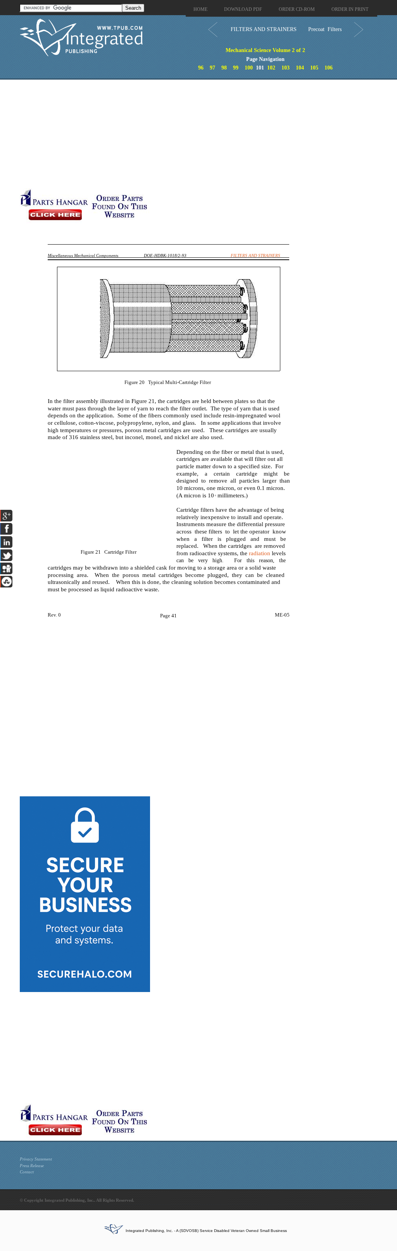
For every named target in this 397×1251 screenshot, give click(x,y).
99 (235, 68)
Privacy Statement (36, 1159)
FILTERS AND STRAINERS (264, 29)
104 (300, 68)
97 (212, 68)
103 (285, 68)
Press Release (32, 1165)
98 (224, 68)
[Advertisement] (184, 134)
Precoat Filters (325, 29)
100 (249, 68)
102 (271, 68)
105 (314, 68)
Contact (27, 1171)
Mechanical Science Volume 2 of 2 (265, 50)
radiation (259, 553)
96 (201, 68)
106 (329, 68)
